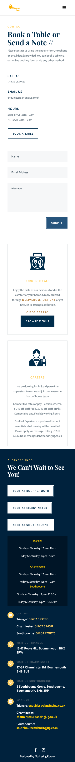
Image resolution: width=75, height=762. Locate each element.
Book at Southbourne (30, 524)
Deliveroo (31, 300)
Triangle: (41, 705)
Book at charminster (29, 507)
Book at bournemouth (30, 490)
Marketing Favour (45, 756)
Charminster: (37, 715)
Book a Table (23, 133)
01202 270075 (45, 633)
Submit (56, 222)
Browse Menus (37, 321)
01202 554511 (43, 626)
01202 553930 (37, 312)
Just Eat (49, 300)
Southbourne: (37, 726)
